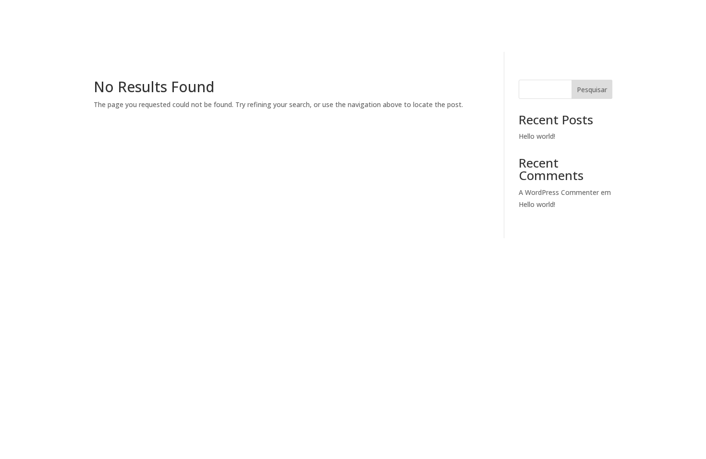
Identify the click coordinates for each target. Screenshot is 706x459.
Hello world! (537, 136)
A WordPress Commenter (559, 192)
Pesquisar (592, 89)
